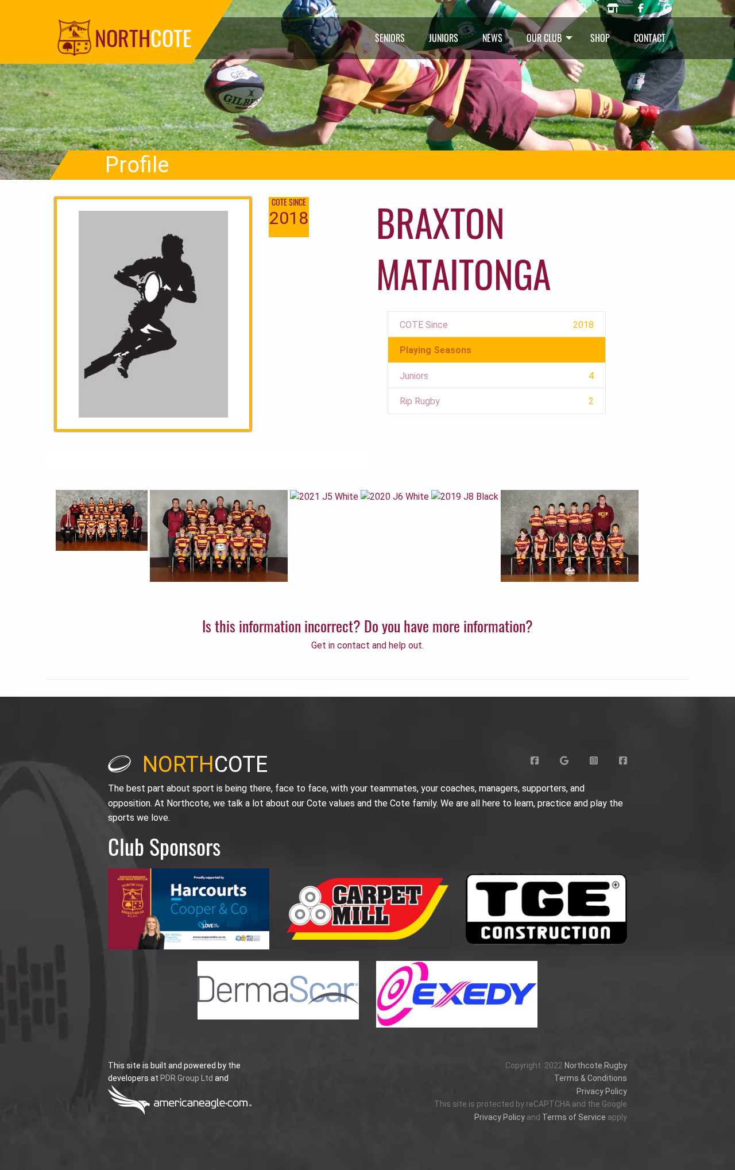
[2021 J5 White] (324, 496)
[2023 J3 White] (102, 519)
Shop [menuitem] (600, 38)
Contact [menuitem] (650, 38)
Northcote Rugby (595, 1065)
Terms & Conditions (590, 1078)
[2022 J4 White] (219, 535)
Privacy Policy (602, 1091)
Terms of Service (574, 1117)
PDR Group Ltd (186, 1078)
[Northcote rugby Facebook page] (641, 8)
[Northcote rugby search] (582, 8)
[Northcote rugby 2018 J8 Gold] (570, 535)
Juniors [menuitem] (443, 38)
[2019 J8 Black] (464, 496)
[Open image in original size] (188, 908)
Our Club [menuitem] (544, 38)
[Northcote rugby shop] (612, 8)
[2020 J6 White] (395, 496)
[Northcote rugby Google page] (667, 8)
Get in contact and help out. (367, 645)
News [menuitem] (492, 38)
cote (205, 764)
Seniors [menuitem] (390, 38)
